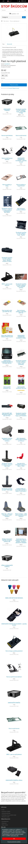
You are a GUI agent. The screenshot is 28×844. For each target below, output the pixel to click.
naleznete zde (14, 835)
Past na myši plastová (14, 21)
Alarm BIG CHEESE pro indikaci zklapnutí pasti (7, 336)
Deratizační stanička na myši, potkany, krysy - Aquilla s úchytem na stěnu (7, 259)
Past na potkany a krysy (7, 185)
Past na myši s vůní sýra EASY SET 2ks (7, 311)
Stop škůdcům (7, 64)
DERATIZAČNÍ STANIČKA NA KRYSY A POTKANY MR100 (7, 362)
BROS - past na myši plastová (7, 284)
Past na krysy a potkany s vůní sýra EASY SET (21, 312)
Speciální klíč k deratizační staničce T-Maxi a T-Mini (21, 465)
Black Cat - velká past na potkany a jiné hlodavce (7, 515)
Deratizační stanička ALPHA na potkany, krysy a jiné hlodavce (21, 414)
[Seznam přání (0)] (22, 1)
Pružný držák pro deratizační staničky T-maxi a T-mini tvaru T (21, 490)
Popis (3, 44)
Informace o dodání (6, 811)
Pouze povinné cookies (14, 842)
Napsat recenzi (16, 88)
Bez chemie (6, 21)
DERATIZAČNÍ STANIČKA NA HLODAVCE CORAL (21, 337)
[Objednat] (25, 1)
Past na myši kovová (21, 135)
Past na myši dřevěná (6, 135)
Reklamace (4, 823)
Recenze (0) (9, 44)
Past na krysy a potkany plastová (21, 209)
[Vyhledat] (25, 10)
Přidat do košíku (14, 85)
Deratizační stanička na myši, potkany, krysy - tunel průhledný (21, 362)
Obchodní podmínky (6, 813)
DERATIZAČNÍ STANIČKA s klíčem (14, 780)
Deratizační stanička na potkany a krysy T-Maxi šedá (6, 465)
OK (14, 839)
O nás (3, 809)
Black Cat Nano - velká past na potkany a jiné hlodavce (21, 515)
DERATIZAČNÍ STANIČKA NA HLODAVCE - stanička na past (21, 160)
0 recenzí (10, 88)
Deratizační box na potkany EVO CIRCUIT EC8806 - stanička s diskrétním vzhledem (21, 540)
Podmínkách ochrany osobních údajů (12, 834)
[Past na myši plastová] (14, 32)
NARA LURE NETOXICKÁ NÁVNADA (14, 598)
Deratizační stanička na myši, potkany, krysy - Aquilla (21, 234)
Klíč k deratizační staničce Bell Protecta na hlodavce (21, 440)
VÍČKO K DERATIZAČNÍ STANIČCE (7, 566)
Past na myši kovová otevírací (7, 158)
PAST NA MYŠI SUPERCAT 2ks (7, 387)
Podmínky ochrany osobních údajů (9, 815)
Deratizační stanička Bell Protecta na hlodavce (7, 440)
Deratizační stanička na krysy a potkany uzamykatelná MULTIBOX (7, 210)
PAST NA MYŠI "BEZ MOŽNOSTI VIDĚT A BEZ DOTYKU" (7, 414)
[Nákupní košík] (23, 1)
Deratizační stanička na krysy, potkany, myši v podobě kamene (21, 285)
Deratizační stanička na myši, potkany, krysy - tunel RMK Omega (21, 111)
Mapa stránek (5, 825)
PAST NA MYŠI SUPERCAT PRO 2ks (21, 387)
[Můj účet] (20, 1)
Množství (3, 78)
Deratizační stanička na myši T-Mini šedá (7, 489)
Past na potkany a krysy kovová (21, 185)
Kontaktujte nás (5, 821)
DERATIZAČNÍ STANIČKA (7, 109)
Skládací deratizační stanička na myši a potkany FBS (7, 540)
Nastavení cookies (6, 816)
